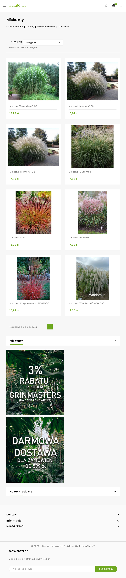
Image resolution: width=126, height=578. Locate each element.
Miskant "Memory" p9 (81, 106)
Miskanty (16, 341)
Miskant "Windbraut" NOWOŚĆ (87, 303)
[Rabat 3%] (35, 383)
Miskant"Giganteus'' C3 (23, 106)
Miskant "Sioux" (19, 237)
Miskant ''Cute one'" (81, 171)
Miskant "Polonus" (79, 237)
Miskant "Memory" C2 (22, 171)
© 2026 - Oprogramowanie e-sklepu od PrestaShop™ (63, 546)
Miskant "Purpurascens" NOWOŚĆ (29, 303)
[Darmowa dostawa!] (35, 450)
